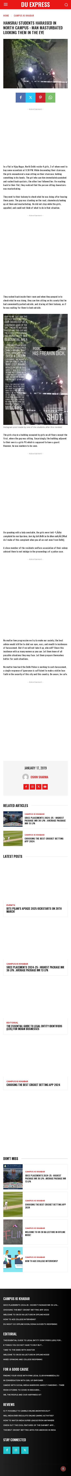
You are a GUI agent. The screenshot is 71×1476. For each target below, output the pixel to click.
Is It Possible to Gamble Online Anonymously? (26, 1411)
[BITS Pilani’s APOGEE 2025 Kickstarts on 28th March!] (35, 881)
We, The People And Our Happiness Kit (22, 1395)
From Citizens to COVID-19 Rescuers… (22, 1390)
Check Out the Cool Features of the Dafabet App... (29, 1425)
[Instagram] (32, 787)
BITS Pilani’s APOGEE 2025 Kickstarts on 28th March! (34, 910)
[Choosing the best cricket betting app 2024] (13, 838)
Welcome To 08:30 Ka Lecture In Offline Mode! (45, 1233)
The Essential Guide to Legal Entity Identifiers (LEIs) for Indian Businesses (34, 1027)
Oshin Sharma (39, 777)
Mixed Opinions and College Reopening (22, 1359)
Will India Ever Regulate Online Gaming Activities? (28, 1416)
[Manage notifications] (63, 1468)
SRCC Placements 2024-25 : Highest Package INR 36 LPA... (31, 1305)
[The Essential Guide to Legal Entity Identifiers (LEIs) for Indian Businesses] (35, 999)
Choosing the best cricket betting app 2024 (44, 840)
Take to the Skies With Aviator (19, 1350)
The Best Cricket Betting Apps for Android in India (29, 1430)
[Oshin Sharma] (26, 777)
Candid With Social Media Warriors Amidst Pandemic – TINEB (33, 1385)
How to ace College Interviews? (41, 1261)
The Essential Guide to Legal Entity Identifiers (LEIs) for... (32, 1340)
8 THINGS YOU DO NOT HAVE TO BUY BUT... (23, 1345)
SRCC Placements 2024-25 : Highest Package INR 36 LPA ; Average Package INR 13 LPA (45, 820)
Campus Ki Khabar (24, 15)
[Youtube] (45, 787)
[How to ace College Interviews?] (13, 1259)
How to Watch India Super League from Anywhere (28, 1420)
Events (10, 905)
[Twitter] (31, 98)
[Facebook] (21, 98)
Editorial (12, 1023)
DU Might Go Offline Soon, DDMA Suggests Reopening (30, 1324)
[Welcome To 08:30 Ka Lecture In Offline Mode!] (13, 1232)
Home (6, 15)
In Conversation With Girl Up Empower (23, 1380)
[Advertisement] (35, 135)
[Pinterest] (40, 98)
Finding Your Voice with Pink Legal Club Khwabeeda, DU (31, 1376)
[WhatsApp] (50, 98)
